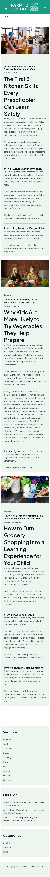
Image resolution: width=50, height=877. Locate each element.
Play (5, 766)
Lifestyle (7, 511)
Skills (6, 62)
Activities (7, 739)
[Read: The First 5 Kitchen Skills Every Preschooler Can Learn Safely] (25, 40)
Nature (6, 762)
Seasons (7, 780)
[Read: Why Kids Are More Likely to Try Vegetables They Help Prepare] (25, 273)
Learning (7, 757)
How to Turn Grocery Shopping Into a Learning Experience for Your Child (23, 517)
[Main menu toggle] (45, 7)
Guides (6, 753)
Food (5, 744)
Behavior (7, 295)
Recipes (6, 775)
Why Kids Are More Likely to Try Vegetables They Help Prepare (20, 301)
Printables (7, 771)
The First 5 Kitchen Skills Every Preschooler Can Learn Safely (19, 68)
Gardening (8, 748)
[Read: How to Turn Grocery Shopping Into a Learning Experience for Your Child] (25, 489)
